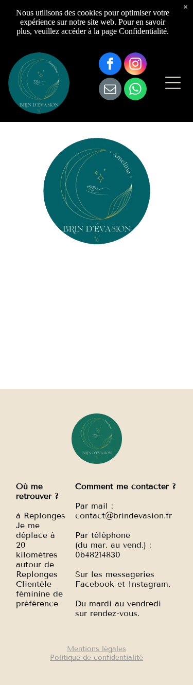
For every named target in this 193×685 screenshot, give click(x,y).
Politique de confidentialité (96, 657)
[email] (110, 90)
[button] (173, 83)
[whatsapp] (135, 90)
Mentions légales (96, 648)
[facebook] (110, 65)
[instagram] (135, 65)
